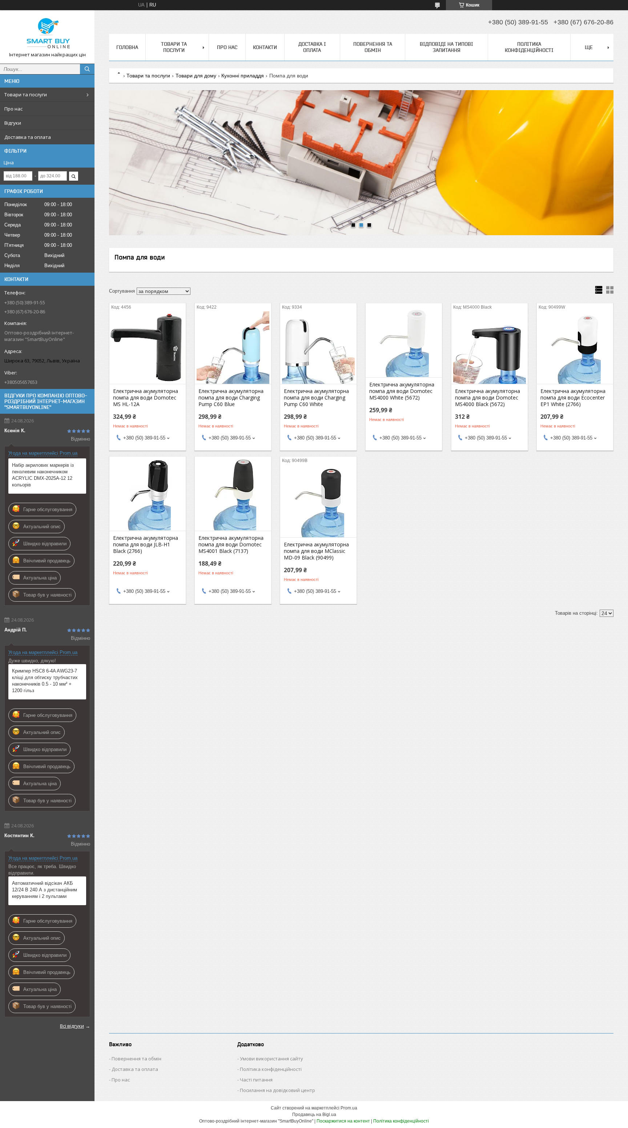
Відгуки (12, 123)
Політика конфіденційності (529, 47)
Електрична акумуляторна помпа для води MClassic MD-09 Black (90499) (316, 551)
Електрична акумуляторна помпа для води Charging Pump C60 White (316, 398)
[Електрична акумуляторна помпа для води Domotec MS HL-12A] (147, 347)
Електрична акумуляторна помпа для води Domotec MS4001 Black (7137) (230, 544)
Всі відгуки (72, 1026)
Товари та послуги (25, 94)
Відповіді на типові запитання (446, 47)
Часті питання (256, 1079)
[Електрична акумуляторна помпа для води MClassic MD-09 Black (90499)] (318, 501)
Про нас (13, 108)
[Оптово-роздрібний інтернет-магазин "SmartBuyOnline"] (47, 34)
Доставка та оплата (27, 137)
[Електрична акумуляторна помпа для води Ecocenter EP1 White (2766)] (575, 347)
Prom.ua (349, 1108)
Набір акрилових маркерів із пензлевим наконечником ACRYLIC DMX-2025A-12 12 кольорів (43, 474)
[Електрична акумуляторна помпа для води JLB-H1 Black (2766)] (147, 494)
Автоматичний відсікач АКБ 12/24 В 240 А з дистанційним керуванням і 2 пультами (44, 889)
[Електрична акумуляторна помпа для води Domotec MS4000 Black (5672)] (489, 347)
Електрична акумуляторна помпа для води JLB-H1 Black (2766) (145, 544)
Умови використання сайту (271, 1058)
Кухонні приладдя (242, 76)
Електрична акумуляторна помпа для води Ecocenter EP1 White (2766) (572, 398)
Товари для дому (196, 76)
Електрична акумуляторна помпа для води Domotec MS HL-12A (145, 398)
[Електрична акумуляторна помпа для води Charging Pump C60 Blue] (233, 347)
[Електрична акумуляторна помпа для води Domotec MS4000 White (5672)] (404, 341)
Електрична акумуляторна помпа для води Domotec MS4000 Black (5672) (487, 398)
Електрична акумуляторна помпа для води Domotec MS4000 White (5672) (401, 391)
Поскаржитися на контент (343, 1121)
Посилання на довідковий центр (277, 1090)
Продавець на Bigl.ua (314, 1114)
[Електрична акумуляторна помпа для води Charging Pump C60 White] (318, 347)
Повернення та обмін (372, 47)
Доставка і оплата (312, 47)
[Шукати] (87, 69)
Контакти (265, 47)
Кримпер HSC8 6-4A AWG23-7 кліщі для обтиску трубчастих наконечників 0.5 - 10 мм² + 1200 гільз (45, 680)
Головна (127, 47)
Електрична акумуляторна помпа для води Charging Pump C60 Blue (230, 398)
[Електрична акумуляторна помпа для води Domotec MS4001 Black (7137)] (233, 494)
